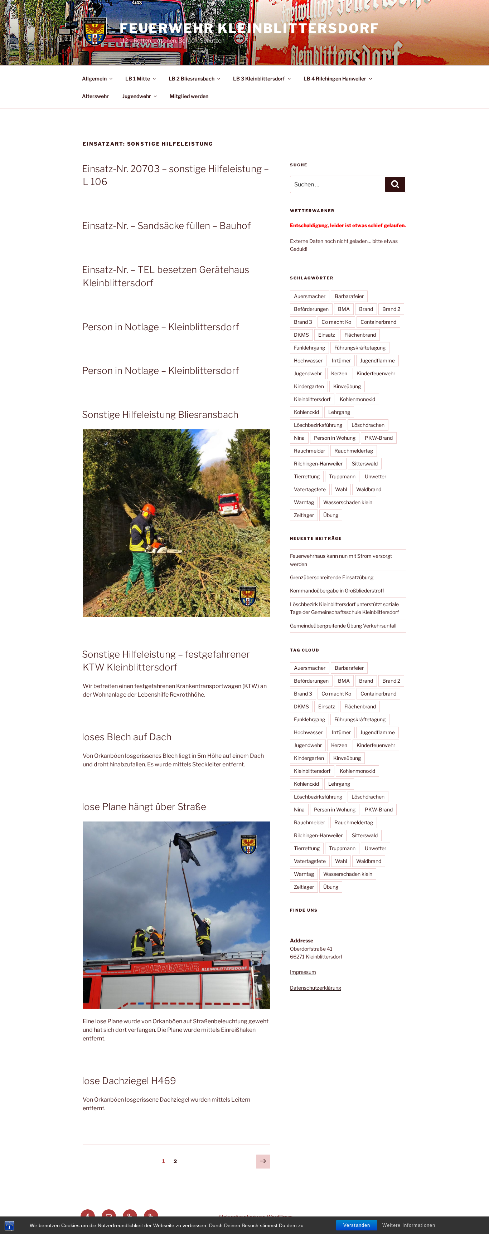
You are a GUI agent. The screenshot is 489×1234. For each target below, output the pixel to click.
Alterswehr (95, 96)
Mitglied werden (189, 96)
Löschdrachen (368, 425)
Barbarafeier (349, 296)
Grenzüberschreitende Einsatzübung (331, 577)
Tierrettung (307, 476)
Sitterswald (365, 463)
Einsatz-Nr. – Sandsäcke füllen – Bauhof (166, 225)
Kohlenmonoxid (357, 399)
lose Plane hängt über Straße (144, 806)
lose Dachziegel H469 (129, 1080)
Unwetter (375, 476)
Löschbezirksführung (318, 425)
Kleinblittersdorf (312, 399)
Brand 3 (303, 322)
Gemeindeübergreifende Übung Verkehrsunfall (343, 626)
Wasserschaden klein (347, 502)
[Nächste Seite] (263, 1162)
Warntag (304, 502)
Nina (299, 438)
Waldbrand (368, 489)
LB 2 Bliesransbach (191, 78)
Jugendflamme (377, 360)
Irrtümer (341, 360)
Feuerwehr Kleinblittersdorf (249, 28)
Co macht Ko (336, 322)
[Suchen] (395, 184)
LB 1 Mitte (137, 78)
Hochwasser (308, 360)
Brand (366, 309)
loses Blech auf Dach (126, 736)
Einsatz (326, 335)
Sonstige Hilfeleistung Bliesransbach (160, 414)
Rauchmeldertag (353, 451)
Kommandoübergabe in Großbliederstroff (337, 590)
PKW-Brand (379, 438)
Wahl (341, 489)
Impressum (303, 972)
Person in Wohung (334, 438)
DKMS (301, 335)
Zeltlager (304, 515)
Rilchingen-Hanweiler (318, 463)
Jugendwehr (136, 96)
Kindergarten (309, 386)
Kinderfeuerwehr (376, 373)
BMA (344, 309)
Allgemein (94, 78)
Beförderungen (311, 309)
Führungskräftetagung (360, 348)
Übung (330, 515)
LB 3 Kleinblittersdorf (259, 78)
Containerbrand (378, 322)
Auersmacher (309, 296)
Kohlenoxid (306, 412)
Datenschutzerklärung (315, 988)
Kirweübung (347, 386)
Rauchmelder (309, 451)
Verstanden (356, 1225)
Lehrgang (339, 412)
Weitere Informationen (408, 1225)
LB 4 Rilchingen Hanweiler (335, 78)
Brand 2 (391, 309)
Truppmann (342, 476)
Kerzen (339, 373)
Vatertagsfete (310, 489)
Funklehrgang (309, 348)
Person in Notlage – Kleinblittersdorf (160, 326)
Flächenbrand (360, 335)
